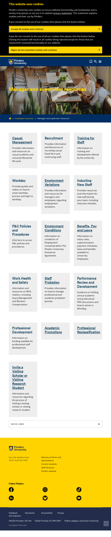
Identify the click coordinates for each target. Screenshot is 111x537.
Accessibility (46, 513)
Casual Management (22, 140)
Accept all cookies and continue (27, 29)
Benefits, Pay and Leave (87, 228)
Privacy (61, 513)
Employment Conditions (54, 228)
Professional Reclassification (88, 330)
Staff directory (47, 467)
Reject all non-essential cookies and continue (34, 49)
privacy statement (62, 13)
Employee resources (24, 118)
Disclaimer (30, 513)
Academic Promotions (53, 330)
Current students (49, 464)
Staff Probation (52, 280)
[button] (91, 61)
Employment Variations (54, 182)
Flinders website (48, 471)
